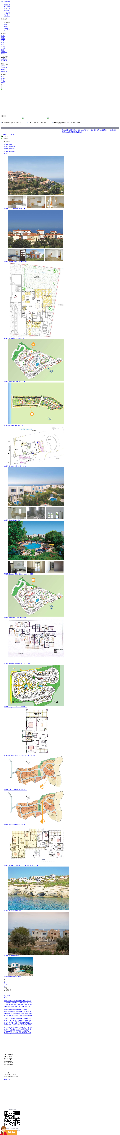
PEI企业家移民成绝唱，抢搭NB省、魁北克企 (18, 1027)
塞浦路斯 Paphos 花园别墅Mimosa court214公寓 (18, 574)
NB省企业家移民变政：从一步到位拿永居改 (18, 1006)
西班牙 (3, 44)
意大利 (3, 48)
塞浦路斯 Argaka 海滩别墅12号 (13, 425)
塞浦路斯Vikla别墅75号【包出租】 (14, 209)
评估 (8, 1079)
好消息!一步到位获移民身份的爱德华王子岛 (17, 1033)
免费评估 (12, 134)
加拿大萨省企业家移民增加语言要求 (15, 1009)
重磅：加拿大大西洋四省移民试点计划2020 (17, 1001)
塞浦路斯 (4, 52)
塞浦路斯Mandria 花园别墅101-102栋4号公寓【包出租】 (21, 865)
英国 (2, 42)
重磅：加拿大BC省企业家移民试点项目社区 (17, 1020)
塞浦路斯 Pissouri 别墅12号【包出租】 (16, 261)
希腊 (2, 35)
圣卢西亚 (4, 67)
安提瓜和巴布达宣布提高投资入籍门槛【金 (17, 1018)
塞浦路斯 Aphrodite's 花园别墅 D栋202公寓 (17, 663)
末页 (5, 986)
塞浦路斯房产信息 (9, 146)
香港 (2, 80)
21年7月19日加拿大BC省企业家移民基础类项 (18, 1002)
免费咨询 (5, 134)
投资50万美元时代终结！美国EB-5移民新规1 (18, 1015)
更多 (5, 153)
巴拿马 (6, 28)
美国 (5, 24)
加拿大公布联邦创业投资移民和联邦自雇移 (17, 1011)
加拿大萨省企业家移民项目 (89, 130)
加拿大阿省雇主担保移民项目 (107, 130)
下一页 (6, 984)
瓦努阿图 (4, 59)
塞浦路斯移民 (8, 144)
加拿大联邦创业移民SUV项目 (71, 130)
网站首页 (7, 5)
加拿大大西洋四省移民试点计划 (72, 132)
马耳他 (3, 41)
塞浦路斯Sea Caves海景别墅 (12, 910)
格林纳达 (4, 71)
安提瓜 (3, 66)
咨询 (5, 1079)
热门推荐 (7, 995)
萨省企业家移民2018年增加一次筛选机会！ (17, 1031)
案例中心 (7, 10)
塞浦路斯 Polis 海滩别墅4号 (12, 520)
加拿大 (6, 26)
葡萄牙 (3, 37)
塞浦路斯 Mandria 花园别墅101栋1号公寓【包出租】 (20, 755)
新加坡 (3, 78)
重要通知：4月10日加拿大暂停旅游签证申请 (18, 1024)
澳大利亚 (4, 60)
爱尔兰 (3, 46)
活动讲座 (7, 8)
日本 (2, 76)
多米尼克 (7, 30)
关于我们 (7, 14)
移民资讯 (7, 6)
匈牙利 (3, 39)
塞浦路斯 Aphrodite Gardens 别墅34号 (15, 707)
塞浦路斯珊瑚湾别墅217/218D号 (14, 338)
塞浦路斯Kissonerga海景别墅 (13, 976)
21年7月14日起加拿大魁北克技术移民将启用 (18, 1004)
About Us (7, 16)
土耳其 (3, 82)
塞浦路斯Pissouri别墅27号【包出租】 (15, 790)
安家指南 (7, 12)
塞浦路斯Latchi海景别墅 (11, 955)
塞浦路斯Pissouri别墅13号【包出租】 (15, 824)
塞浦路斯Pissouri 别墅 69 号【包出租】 (16, 466)
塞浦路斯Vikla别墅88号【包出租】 (14, 381)
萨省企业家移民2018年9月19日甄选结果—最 (18, 1029)
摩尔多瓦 (4, 53)
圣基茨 (3, 69)
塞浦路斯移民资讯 (9, 148)
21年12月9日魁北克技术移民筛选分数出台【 (18, 1022)
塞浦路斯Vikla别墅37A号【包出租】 (15, 617)
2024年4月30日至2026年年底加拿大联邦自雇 (18, 1013)
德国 (2, 50)
